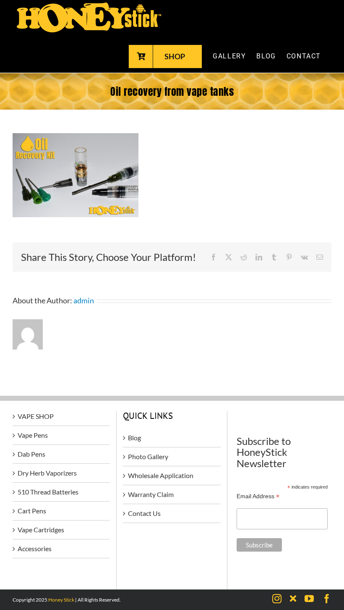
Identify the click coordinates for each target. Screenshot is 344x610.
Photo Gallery (148, 456)
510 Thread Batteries (48, 492)
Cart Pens (32, 511)
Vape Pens (33, 435)
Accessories (35, 548)
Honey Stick (61, 600)
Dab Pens (31, 454)
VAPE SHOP (36, 416)
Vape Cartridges (41, 530)
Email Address (258, 496)
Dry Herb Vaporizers (47, 473)
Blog (134, 438)
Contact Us (144, 513)
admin (83, 300)
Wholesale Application (160, 475)
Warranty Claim (151, 494)
